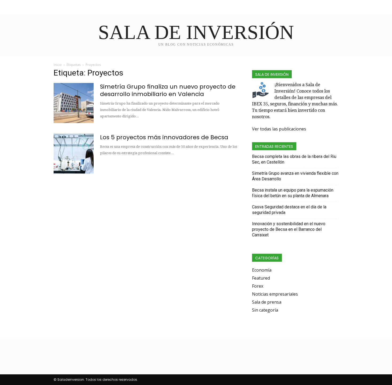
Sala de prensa (266, 302)
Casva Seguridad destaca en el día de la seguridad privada (289, 209)
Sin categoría (265, 310)
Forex (257, 286)
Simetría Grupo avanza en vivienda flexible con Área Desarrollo (295, 176)
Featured (261, 278)
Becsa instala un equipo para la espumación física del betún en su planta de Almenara (292, 193)
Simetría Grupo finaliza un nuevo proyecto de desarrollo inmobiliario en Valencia (167, 90)
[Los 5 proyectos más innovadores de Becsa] (74, 154)
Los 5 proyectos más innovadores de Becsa (164, 137)
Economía (261, 270)
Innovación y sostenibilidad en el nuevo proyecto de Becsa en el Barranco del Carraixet (288, 229)
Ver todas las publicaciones (279, 129)
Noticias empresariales (275, 294)
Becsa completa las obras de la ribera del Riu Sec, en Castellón (294, 159)
